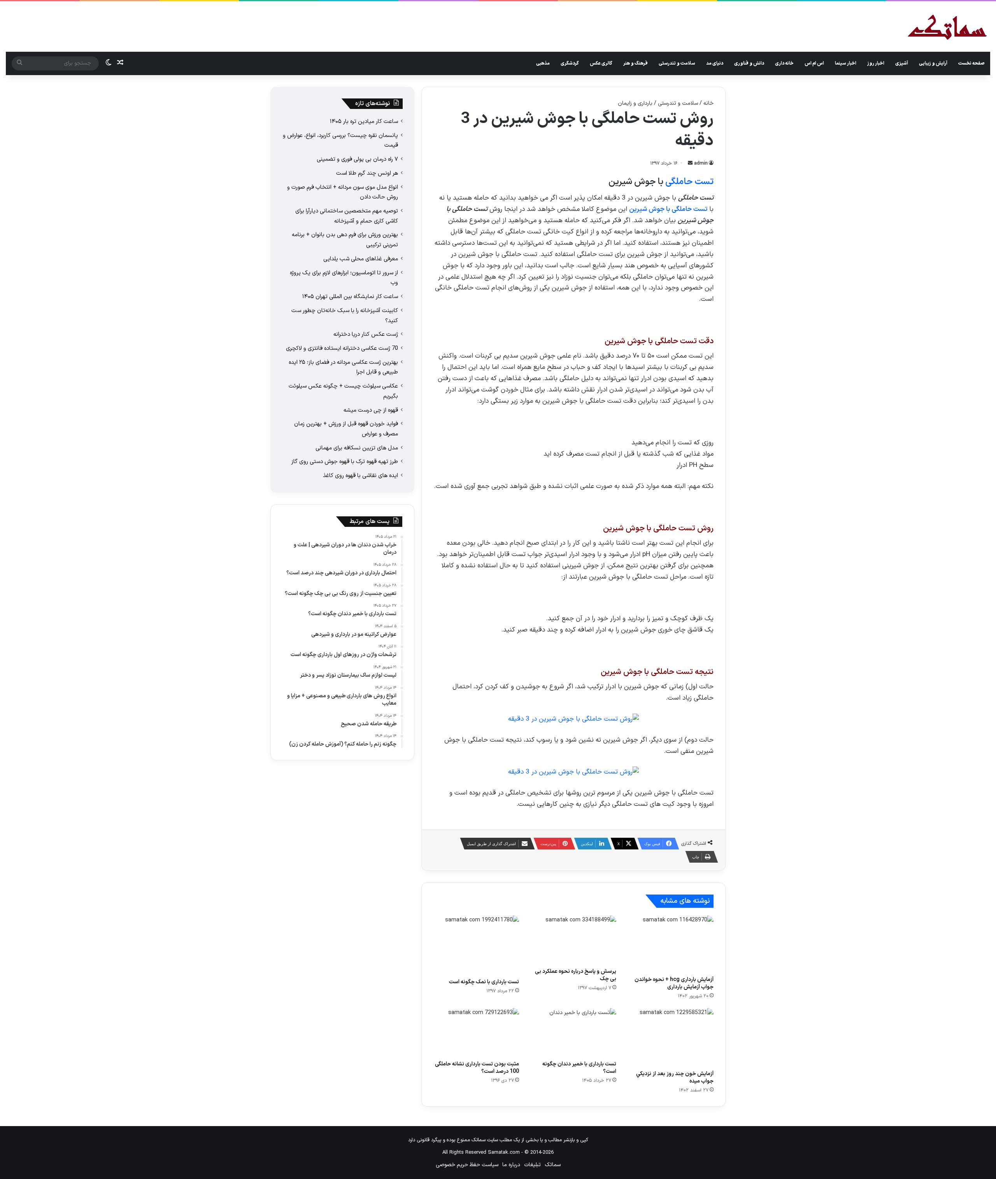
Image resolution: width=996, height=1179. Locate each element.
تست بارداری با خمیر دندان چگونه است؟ (579, 1067)
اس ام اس (814, 63)
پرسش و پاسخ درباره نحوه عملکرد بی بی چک (575, 975)
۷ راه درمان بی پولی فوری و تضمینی (357, 159)
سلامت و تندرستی (677, 63)
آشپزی (901, 63)
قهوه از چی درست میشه (371, 410)
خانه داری (784, 63)
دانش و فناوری (749, 63)
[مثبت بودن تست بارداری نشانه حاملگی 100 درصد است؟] (476, 1032)
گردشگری (570, 63)
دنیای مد (714, 63)
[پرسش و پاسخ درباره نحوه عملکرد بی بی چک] (573, 940)
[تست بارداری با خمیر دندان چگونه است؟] (573, 1032)
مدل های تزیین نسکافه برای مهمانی (357, 448)
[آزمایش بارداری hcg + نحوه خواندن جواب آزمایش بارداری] (671, 944)
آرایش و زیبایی (933, 63)
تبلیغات (532, 1165)
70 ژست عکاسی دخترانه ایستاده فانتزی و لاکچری (342, 348)
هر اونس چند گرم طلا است (367, 173)
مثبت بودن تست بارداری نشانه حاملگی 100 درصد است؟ (477, 1067)
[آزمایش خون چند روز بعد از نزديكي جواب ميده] (671, 1037)
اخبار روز (875, 63)
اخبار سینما (845, 63)
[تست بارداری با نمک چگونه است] (476, 945)
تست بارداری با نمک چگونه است (484, 982)
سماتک (553, 1165)
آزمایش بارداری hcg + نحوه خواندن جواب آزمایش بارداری (674, 983)
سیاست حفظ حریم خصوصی (467, 1165)
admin (701, 163)
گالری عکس (601, 63)
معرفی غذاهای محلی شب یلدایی (360, 258)
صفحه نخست (971, 63)
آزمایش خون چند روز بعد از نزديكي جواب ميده (675, 1077)
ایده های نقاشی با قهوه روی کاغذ (360, 475)
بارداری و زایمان (635, 103)
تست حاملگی (689, 182)
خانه (708, 103)
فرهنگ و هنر (635, 63)
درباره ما (511, 1165)
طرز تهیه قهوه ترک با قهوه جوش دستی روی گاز (344, 461)
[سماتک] (947, 28)
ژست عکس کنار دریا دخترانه (365, 334)
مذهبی (543, 63)
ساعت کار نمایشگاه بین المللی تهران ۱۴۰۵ (350, 296)
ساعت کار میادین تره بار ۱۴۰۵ (364, 121)
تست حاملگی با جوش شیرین (668, 209)
